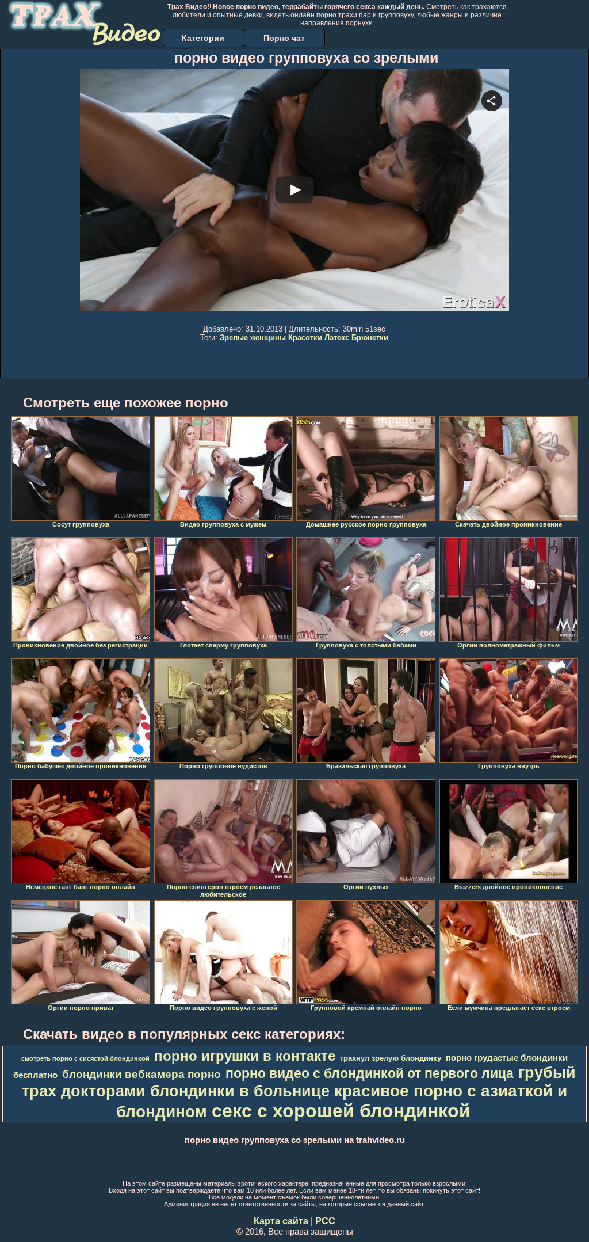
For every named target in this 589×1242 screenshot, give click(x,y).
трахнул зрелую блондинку (390, 1058)
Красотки (305, 337)
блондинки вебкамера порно (141, 1074)
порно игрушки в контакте (244, 1056)
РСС (325, 1221)
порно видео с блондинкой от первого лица (369, 1073)
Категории (203, 38)
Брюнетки (369, 337)
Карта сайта (281, 1221)
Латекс (336, 337)
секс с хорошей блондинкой (341, 1110)
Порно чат (284, 38)
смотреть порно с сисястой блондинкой (85, 1058)
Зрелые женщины (253, 337)
